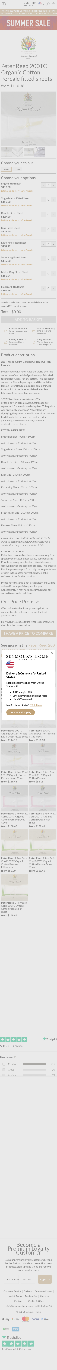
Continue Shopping (21, 712)
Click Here (36, 705)
